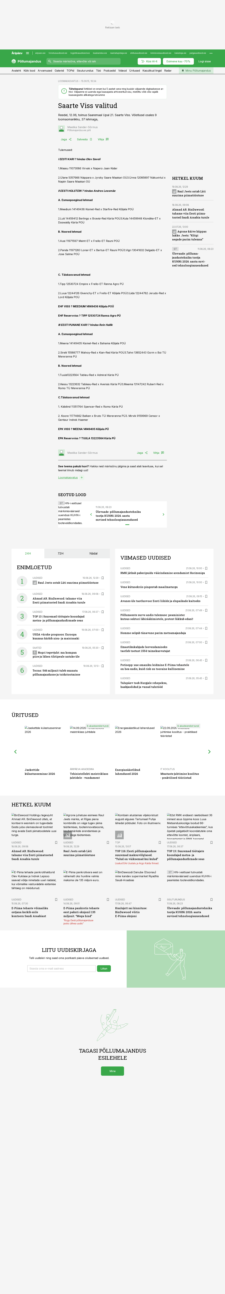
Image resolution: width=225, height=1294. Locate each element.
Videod (122, 70)
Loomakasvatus (68, 477)
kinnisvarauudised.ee (161, 53)
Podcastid (110, 70)
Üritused (134, 70)
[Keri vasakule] (91, 514)
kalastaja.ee (180, 53)
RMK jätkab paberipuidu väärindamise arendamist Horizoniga (162, 573)
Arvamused (45, 70)
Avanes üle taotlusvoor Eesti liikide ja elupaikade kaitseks (160, 601)
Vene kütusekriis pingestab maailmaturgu (149, 587)
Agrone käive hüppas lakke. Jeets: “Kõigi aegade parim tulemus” (189, 235)
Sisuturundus (85, 70)
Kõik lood (29, 70)
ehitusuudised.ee (138, 53)
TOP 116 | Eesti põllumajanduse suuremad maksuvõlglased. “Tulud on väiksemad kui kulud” (136, 855)
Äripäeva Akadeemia (82, 769)
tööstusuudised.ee (58, 53)
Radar (168, 70)
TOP (117, 842)
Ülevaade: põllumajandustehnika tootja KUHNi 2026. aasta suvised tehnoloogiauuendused (118, 515)
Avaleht (16, 70)
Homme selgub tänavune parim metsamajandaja (153, 633)
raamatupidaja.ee (118, 53)
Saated (37, 647)
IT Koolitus (167, 769)
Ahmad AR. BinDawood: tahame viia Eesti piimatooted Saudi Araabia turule (190, 213)
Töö (98, 70)
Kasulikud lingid (152, 70)
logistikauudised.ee (80, 53)
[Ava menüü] (27, 53)
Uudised (37, 577)
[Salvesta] (103, 578)
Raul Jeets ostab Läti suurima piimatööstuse (68, 582)
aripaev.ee (40, 53)
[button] (61, 968)
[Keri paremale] (163, 514)
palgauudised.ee (198, 53)
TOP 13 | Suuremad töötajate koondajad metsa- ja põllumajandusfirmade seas (185, 855)
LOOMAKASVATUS (68, 81)
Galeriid (59, 70)
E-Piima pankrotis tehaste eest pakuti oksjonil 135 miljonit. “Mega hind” (81, 912)
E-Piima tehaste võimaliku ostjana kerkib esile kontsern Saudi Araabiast (30, 912)
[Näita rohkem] (211, 53)
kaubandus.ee (100, 53)
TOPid (70, 70)
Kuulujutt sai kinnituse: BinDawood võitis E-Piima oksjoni (131, 912)
